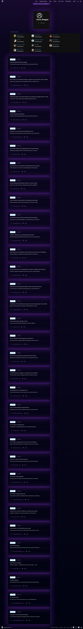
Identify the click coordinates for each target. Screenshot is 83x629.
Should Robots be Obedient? (15, 562)
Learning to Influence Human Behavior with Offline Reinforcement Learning (24, 165)
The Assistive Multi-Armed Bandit (16, 476)
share (24, 67)
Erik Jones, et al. (17, 154)
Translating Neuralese (14, 580)
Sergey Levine (20, 35)
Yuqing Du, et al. (17, 430)
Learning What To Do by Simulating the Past (18, 390)
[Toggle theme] (78, 1)
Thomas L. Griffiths (21, 44)
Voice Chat (60, 1)
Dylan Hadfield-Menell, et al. (19, 551)
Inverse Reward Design (14, 545)
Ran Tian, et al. (17, 188)
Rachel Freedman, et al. (18, 413)
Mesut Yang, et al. (17, 257)
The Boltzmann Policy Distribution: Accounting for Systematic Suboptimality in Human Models (28, 303)
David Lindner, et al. (17, 395)
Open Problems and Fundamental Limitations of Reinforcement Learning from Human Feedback (29, 79)
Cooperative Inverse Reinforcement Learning (19, 614)
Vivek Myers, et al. (17, 102)
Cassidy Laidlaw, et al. (18, 137)
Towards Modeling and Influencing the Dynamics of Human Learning (23, 183)
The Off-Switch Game (14, 597)
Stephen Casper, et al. (18, 85)
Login (74, 1)
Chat (36, 1)
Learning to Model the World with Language (18, 62)
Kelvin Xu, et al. (17, 516)
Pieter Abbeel (37, 35)
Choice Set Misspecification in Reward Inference (19, 407)
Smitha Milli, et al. (17, 568)
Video (50, 1)
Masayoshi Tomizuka (39, 39)
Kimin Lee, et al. (17, 361)
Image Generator (43, 1)
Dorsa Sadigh (55, 39)
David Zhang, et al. (17, 223)
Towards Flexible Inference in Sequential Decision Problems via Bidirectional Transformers (28, 269)
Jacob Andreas (56, 44)
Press (65, 627)
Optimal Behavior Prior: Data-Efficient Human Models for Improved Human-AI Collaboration (28, 252)
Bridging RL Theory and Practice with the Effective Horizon (21, 131)
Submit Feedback (55, 627)
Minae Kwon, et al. (17, 119)
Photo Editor (68, 1)
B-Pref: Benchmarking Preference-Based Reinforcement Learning (23, 355)
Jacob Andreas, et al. (18, 585)
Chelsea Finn (55, 35)
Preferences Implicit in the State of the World (19, 459)
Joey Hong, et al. (17, 171)
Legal (68, 627)
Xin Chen (19, 39)
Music (55, 1)
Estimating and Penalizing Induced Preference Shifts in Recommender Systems (26, 286)
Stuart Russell (38, 49)
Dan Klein (37, 44)
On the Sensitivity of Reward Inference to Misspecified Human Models (24, 200)
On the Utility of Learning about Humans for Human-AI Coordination (23, 442)
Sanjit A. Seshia (20, 49)
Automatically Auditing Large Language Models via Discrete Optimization (24, 148)
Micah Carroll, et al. (17, 240)
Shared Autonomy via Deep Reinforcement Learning (20, 528)
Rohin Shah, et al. (17, 378)
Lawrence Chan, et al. (18, 344)
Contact (61, 627)
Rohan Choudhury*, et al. (18, 499)
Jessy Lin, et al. (17, 67)
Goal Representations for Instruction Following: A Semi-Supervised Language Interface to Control (29, 96)
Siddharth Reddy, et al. (18, 534)
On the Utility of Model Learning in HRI (17, 493)
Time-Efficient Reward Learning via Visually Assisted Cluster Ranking (23, 217)
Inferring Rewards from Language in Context (18, 321)
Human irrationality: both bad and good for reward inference (21, 338)
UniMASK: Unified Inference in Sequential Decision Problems (22, 234)
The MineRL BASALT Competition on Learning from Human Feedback (24, 372)
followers (42, 23)
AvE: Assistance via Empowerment (17, 424)
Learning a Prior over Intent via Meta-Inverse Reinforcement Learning (23, 511)
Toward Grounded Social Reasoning (17, 114)
